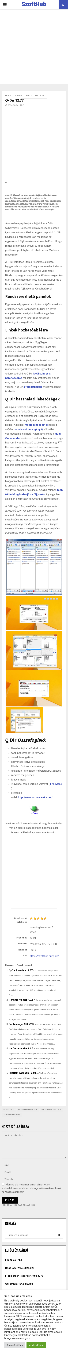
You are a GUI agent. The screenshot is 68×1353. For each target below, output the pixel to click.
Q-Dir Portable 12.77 (21, 970)
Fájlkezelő (8, 1110)
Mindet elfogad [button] (36, 1345)
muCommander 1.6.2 (21, 1048)
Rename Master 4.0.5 (21, 999)
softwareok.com (11, 1115)
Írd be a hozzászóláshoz (19, 1205)
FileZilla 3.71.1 (13, 1260)
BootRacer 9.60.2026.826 (19, 1268)
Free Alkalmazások (27, 1110)
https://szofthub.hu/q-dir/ (44, 956)
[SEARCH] (59, 1235)
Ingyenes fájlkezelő (51, 1110)
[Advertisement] (34, 47)
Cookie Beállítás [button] (14, 1345)
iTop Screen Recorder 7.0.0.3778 (24, 1275)
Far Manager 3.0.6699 (21, 1024)
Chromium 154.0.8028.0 (19, 1283)
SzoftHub (34, 4)
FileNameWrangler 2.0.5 (23, 1073)
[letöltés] (34, 808)
